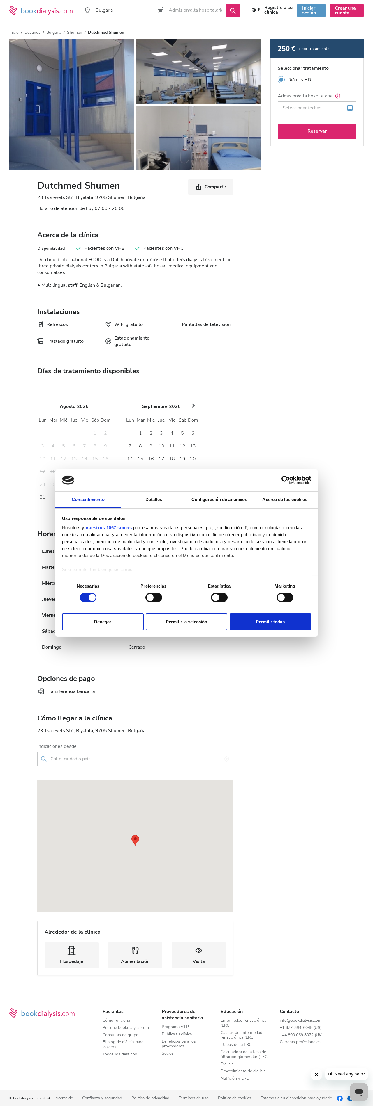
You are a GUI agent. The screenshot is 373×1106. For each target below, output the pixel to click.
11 (172, 446)
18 (172, 459)
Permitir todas (270, 621)
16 (151, 459)
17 (161, 459)
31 (42, 497)
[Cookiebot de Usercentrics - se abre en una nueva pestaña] (285, 480)
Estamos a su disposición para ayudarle (296, 1098)
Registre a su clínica (278, 9)
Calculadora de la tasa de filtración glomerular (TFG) (245, 1054)
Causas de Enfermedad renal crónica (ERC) (241, 1035)
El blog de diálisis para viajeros (123, 1045)
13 (193, 446)
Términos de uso (194, 1098)
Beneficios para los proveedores (179, 1044)
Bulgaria (53, 32)
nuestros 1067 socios (109, 527)
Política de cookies (234, 1098)
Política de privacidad (150, 1098)
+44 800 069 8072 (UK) (301, 1035)
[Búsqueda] (233, 10)
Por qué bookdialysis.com (126, 1027)
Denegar (102, 621)
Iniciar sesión (309, 10)
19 (182, 459)
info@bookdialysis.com (300, 1020)
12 (182, 446)
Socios (168, 1053)
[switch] (153, 597)
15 (140, 459)
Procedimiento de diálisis (243, 1071)
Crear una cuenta (345, 10)
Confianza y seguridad (102, 1098)
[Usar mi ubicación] (226, 758)
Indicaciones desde (57, 746)
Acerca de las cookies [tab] (284, 499)
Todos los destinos (120, 1054)
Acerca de (64, 1098)
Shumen (74, 32)
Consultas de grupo (120, 1035)
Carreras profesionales (300, 1042)
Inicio (14, 32)
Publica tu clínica (177, 1034)
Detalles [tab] (153, 499)
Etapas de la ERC (236, 1044)
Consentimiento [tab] (88, 499)
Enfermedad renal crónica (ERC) (243, 1023)
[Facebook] (340, 1098)
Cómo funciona (116, 1020)
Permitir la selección (186, 621)
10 (161, 446)
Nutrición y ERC (235, 1078)
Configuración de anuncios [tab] (219, 499)
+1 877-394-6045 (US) (300, 1027)
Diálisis (227, 1064)
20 (193, 459)
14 (130, 459)
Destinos (32, 32)
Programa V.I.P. (175, 1027)
